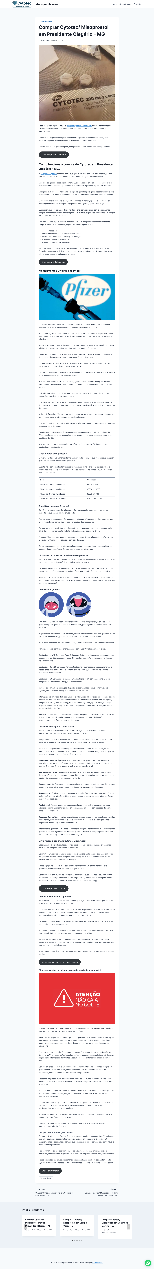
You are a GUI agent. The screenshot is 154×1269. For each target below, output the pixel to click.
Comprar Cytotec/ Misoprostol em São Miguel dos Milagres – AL (38, 1222)
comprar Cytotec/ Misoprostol (79, 126)
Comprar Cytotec (46, 21)
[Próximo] (128, 1226)
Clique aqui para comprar (54, 888)
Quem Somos (125, 4)
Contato (137, 4)
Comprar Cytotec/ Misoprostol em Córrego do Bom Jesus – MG (54, 1192)
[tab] (72, 1240)
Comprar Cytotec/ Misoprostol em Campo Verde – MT (75, 1222)
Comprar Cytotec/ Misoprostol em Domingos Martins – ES (115, 1222)
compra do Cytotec (49, 174)
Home (114, 4)
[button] (148, 1263)
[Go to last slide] (25, 1226)
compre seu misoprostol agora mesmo (60, 962)
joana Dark (45, 40)
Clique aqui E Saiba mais (53, 262)
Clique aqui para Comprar (54, 154)
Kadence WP (97, 1263)
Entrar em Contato (50, 1170)
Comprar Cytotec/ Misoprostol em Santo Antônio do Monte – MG (102, 1192)
